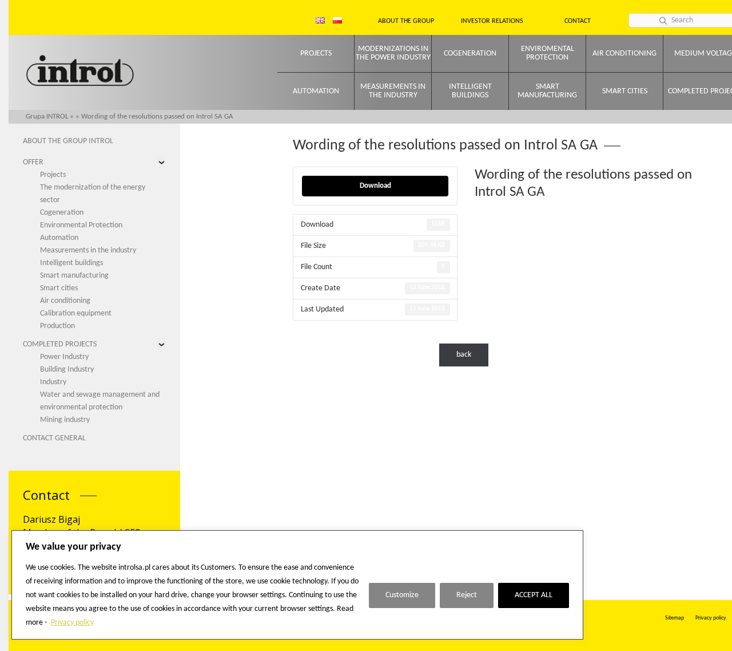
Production (57, 326)
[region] (297, 585)
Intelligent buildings (470, 91)
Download (375, 186)
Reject (466, 595)
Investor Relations (492, 21)
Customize (402, 595)
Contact (577, 21)
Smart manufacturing (547, 91)
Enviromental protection (547, 53)
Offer (33, 162)
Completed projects (60, 344)
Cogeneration (470, 53)
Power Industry (64, 357)
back (463, 354)
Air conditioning (624, 53)
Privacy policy (72, 622)
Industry (53, 382)
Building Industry (67, 369)
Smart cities (624, 91)
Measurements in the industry (392, 91)
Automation (316, 91)
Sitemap (674, 618)
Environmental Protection (81, 225)
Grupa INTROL (47, 116)
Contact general (54, 438)
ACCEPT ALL (533, 595)
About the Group (406, 21)
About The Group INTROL (68, 141)
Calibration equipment (76, 313)
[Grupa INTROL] (80, 72)
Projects (316, 53)
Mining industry (65, 420)
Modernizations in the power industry (393, 53)
